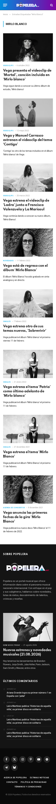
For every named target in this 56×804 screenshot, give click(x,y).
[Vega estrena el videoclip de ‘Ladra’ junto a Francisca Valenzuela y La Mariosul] (28, 177)
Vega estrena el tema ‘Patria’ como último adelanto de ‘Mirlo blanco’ (27, 391)
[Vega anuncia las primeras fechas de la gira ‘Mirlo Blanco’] (28, 489)
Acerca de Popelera (15, 778)
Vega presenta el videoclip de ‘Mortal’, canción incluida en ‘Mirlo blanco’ (27, 75)
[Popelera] (28, 5)
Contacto (12, 782)
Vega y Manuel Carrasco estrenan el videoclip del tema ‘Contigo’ (27, 140)
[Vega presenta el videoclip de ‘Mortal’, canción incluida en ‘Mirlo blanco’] (28, 47)
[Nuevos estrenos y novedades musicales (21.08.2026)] (28, 627)
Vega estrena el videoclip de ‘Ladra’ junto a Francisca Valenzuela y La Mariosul (26, 205)
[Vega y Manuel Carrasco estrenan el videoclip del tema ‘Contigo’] (28, 112)
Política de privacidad (33, 782)
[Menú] (5, 5)
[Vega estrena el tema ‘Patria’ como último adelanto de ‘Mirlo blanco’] (28, 364)
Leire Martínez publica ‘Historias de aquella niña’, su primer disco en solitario (29, 708)
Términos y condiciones (28, 787)
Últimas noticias (39, 778)
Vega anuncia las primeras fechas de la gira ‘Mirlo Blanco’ (25, 517)
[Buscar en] (51, 5)
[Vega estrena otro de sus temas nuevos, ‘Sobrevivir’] (28, 303)
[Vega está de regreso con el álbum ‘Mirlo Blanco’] (28, 242)
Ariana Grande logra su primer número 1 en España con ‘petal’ (29, 694)
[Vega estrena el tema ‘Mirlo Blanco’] (28, 429)
